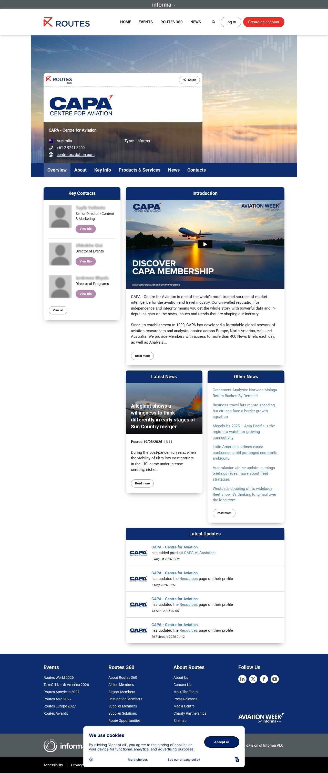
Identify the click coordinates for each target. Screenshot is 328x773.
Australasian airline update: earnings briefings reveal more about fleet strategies (244, 473)
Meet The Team (185, 692)
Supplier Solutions (122, 713)
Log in (230, 22)
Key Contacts (82, 193)
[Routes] (67, 22)
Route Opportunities (124, 720)
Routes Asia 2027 (57, 699)
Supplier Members (122, 706)
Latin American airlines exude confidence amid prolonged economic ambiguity (245, 452)
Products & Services (139, 170)
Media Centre (183, 706)
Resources (189, 578)
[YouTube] (275, 679)
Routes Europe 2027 (60, 706)
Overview (57, 170)
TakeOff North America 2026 (66, 685)
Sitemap (180, 720)
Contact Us (182, 685)
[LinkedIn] (242, 679)
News (195, 22)
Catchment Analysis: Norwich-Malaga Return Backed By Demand (245, 393)
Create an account (263, 22)
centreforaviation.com (76, 154)
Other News (246, 376)
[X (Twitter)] (253, 679)
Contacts (196, 170)
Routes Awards (56, 713)
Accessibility (53, 765)
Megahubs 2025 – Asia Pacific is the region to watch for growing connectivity (244, 432)
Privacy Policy (82, 765)
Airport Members (121, 692)
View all (58, 310)
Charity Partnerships (189, 713)
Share (192, 80)
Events (146, 22)
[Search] (214, 22)
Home (125, 22)
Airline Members (121, 685)
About (80, 170)
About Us (180, 677)
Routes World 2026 (59, 677)
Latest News (164, 376)
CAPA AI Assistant (200, 552)
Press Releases (185, 699)
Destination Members (125, 699)
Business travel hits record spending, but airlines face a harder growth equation (244, 411)
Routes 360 (171, 22)
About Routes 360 (122, 677)
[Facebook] (264, 679)
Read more (142, 356)
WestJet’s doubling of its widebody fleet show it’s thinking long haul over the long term (244, 494)
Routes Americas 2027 (61, 692)
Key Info (102, 170)
